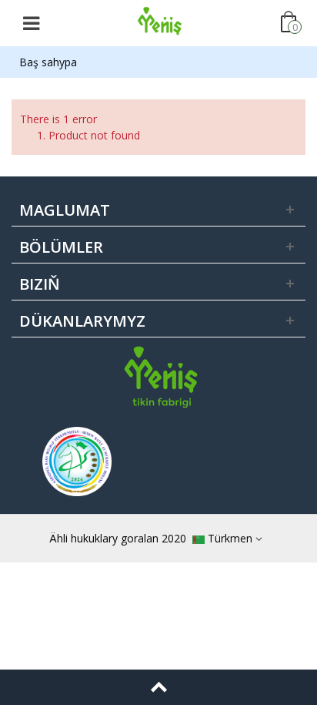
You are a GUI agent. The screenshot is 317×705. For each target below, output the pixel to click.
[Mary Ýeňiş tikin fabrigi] (160, 22)
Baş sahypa (48, 62)
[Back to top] (158, 687)
